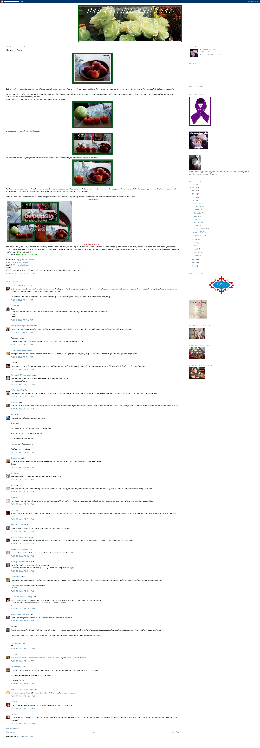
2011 (194, 200)
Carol (13, 473)
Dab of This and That (130, 10)
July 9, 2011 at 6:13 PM (22, 332)
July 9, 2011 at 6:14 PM (22, 345)
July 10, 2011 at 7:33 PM (22, 504)
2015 (194, 187)
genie (13, 485)
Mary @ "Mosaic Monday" (25, 260)
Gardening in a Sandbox (19, 549)
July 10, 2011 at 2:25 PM (22, 409)
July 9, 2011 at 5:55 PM (22, 300)
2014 (194, 191)
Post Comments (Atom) (24, 737)
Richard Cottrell (16, 390)
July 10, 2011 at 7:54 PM (22, 531)
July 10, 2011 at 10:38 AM (23, 384)
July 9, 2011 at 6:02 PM (22, 320)
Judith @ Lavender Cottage (20, 562)
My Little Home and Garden (20, 614)
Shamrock (197, 225)
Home (93, 732)
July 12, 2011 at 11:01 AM (23, 723)
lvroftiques (14, 402)
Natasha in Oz (16, 577)
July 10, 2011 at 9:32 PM (22, 591)
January (197, 255)
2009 (194, 263)
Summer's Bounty (199, 235)
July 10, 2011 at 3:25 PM (22, 452)
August (196, 216)
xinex (13, 654)
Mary (12, 510)
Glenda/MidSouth (208, 49)
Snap (13, 497)
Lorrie (13, 702)
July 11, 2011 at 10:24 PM (23, 696)
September (198, 213)
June (196, 239)
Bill (12, 627)
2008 (194, 266)
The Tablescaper (17, 667)
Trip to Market (198, 222)
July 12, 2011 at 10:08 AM (23, 708)
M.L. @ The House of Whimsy (21, 597)
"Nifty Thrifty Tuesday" (20, 262)
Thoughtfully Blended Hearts (21, 375)
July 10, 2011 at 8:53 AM (22, 369)
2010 (194, 260)
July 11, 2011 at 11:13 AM (23, 649)
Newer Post (10, 732)
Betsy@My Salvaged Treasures (22, 326)
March (196, 249)
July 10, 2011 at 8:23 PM (22, 556)
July (195, 219)
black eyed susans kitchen (20, 537)
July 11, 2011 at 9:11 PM (22, 661)
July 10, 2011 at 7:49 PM (22, 519)
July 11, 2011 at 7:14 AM (22, 621)
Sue (12, 363)
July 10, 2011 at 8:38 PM (22, 571)
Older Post (175, 732)
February (197, 252)
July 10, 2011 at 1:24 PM (22, 396)
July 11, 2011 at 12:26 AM (23, 608)
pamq (13, 414)
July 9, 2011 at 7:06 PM (22, 357)
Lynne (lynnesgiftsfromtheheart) (22, 350)
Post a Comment (12, 729)
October (197, 210)
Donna (13, 306)
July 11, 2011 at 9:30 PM (22, 684)
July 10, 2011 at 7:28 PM (22, 479)
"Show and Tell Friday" (21, 265)
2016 (194, 184)
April (195, 246)
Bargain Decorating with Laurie (22, 689)
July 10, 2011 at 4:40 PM (22, 467)
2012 (194, 197)
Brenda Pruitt (15, 458)
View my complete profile (209, 55)
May (195, 242)
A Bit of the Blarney (17, 525)
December (198, 203)
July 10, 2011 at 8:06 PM (22, 544)
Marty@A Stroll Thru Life (19, 285)
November (198, 206)
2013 (194, 194)
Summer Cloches (199, 232)
